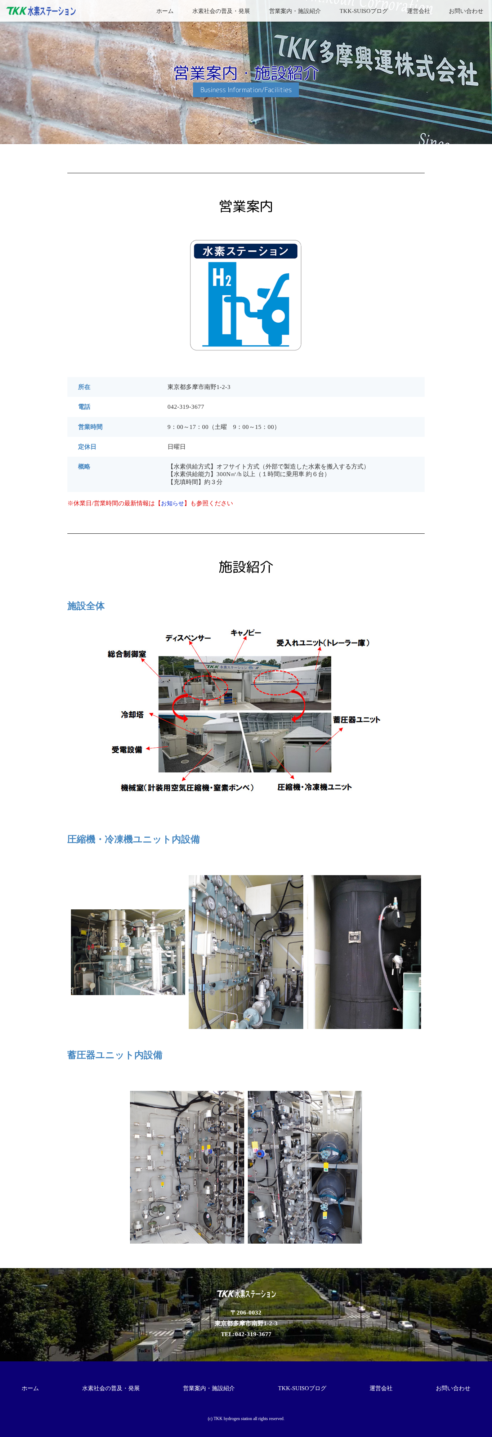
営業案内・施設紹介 (295, 11)
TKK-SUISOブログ (364, 11)
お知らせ (172, 503)
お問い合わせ (466, 11)
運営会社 (418, 11)
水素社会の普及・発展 (221, 11)
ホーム (165, 11)
